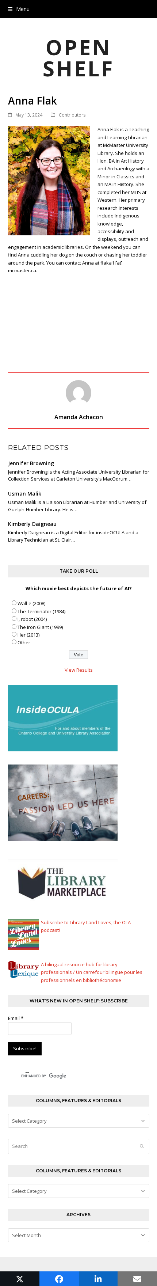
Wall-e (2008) (31, 603)
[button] (19, 8)
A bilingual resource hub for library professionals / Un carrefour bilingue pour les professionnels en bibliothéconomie (91, 972)
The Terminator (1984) (41, 611)
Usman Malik (24, 493)
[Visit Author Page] (78, 392)
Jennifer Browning (31, 463)
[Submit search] (142, 1146)
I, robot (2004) (32, 619)
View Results (79, 670)
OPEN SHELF (78, 58)
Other (24, 642)
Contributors (72, 115)
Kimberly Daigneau (32, 523)
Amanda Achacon (78, 417)
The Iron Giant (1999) (40, 627)
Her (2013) (28, 634)
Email (15, 1018)
